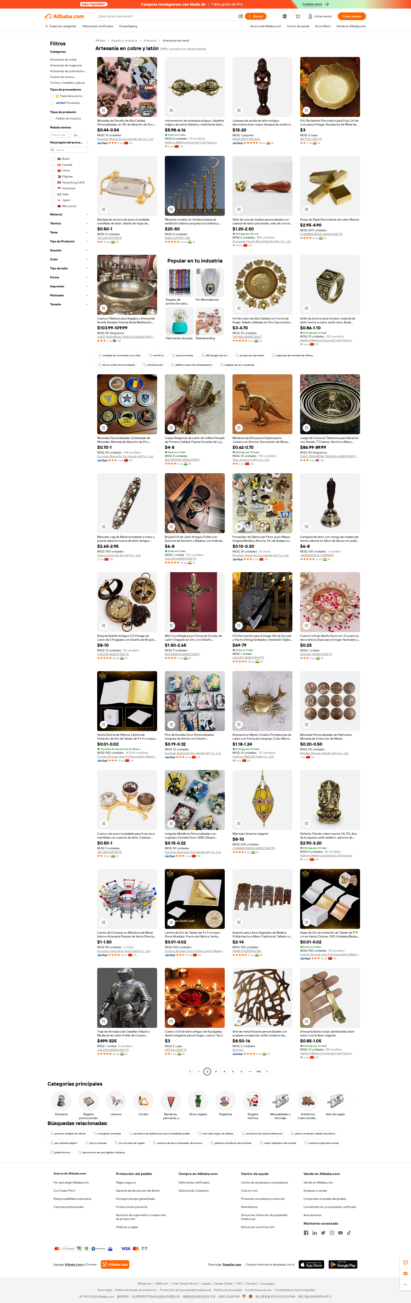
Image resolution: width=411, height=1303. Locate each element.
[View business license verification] (244, 1296)
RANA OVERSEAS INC (247, 951)
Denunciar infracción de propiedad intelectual (264, 1217)
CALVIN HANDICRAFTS (180, 558)
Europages (268, 1283)
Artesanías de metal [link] (176, 40)
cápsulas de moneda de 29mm (294, 355)
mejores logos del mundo (324, 1143)
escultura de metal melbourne (264, 1133)
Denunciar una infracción (258, 1227)
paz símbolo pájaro (66, 1143)
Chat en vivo (249, 1190)
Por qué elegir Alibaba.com (71, 1182)
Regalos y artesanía (124, 40)
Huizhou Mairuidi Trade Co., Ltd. (253, 756)
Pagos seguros (126, 1182)
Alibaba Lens (74, 1264)
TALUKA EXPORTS (109, 238)
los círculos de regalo (132, 1143)
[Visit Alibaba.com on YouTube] (340, 1232)
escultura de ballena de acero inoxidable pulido (161, 1133)
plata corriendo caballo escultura (315, 1133)
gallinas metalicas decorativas (233, 1143)
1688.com (161, 1283)
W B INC (238, 1050)
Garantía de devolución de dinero (138, 1190)
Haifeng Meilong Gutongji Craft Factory (191, 142)
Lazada (205, 1283)
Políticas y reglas (127, 1227)
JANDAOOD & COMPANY (317, 555)
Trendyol (251, 1283)
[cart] (298, 17)
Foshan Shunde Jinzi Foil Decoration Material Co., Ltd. (127, 756)
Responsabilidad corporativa (72, 1198)
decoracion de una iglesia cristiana (104, 1152)
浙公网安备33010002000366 (275, 1296)
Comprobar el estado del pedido (325, 1198)
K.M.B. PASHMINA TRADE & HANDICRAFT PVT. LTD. (127, 337)
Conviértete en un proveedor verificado (330, 1207)
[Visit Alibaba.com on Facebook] (306, 1232)
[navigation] (69, 556)
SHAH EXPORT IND (177, 238)
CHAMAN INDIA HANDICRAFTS (321, 234)
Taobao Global (223, 1283)
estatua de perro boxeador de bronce (179, 1143)
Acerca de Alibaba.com (70, 1173)
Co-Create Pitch (64, 1190)
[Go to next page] (267, 1071)
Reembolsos (249, 1207)
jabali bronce (62, 1152)
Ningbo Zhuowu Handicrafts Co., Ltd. (324, 753)
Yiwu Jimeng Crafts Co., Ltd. (251, 459)
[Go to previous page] (190, 1071)
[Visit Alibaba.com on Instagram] (331, 1232)
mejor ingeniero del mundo (280, 1143)
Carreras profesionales (69, 1207)
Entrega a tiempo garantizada (135, 1198)
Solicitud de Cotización (194, 1190)
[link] (405, 1262)
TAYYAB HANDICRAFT (247, 337)
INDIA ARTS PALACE (246, 139)
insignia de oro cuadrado (239, 364)
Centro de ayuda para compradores (264, 1182)
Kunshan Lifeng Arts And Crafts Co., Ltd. (123, 951)
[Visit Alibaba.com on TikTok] (348, 1232)
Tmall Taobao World (184, 1283)
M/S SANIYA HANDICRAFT (182, 459)
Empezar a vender (315, 1190)
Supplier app (232, 1264)
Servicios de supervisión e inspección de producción (141, 1217)
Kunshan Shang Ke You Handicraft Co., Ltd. (125, 139)
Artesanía (150, 40)
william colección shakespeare (193, 364)
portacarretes (184, 355)
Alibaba (100, 40)
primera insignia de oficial (70, 1133)
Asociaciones (313, 1215)
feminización (155, 364)
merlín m (158, 355)
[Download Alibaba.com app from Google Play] (343, 1264)
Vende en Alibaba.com (318, 1182)
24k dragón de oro (216, 355)
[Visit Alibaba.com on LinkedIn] (314, 1232)
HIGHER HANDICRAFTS (316, 654)
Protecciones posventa (131, 1207)
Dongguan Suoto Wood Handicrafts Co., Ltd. (261, 241)
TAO (239, 1283)
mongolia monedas (109, 1133)
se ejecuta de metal (252, 355)
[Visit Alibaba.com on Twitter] (323, 1232)
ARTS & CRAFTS (311, 139)
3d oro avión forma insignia (119, 364)
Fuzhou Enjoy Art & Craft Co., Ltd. (119, 555)
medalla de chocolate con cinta (122, 355)
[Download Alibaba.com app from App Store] (311, 1264)
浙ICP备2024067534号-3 (315, 1296)
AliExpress (144, 1283)
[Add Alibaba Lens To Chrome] (115, 1264)
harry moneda (98, 1143)
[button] (240, 16)
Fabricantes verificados (194, 1182)
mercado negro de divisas (218, 1133)
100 (258, 1071)
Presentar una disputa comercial (262, 1198)
